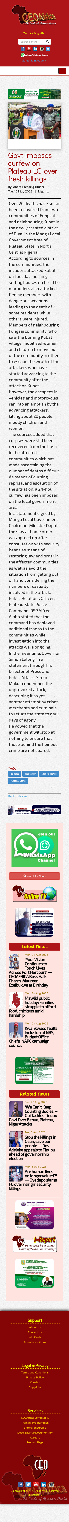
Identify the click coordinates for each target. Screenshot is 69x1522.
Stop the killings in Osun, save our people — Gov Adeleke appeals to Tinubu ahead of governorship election (32, 1147)
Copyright (35, 1387)
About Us (35, 1327)
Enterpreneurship (35, 1427)
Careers (35, 1437)
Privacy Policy (35, 1377)
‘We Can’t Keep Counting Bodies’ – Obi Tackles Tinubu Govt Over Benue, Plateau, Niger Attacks (33, 1115)
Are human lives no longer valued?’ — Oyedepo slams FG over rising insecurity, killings (33, 1180)
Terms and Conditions (35, 1372)
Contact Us (35, 1332)
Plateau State (18, 780)
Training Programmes (35, 1422)
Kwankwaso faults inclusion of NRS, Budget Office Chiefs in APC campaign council (33, 1037)
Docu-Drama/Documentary (35, 1432)
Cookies (35, 1382)
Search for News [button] (35, 875)
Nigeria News (49, 773)
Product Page (35, 1442)
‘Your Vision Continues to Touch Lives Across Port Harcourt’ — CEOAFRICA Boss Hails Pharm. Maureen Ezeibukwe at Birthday (30, 972)
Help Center (35, 1337)
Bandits (14, 773)
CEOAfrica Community (35, 1417)
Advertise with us (35, 1342)
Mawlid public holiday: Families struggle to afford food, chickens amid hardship (32, 1006)
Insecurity (30, 773)
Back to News (18, 796)
